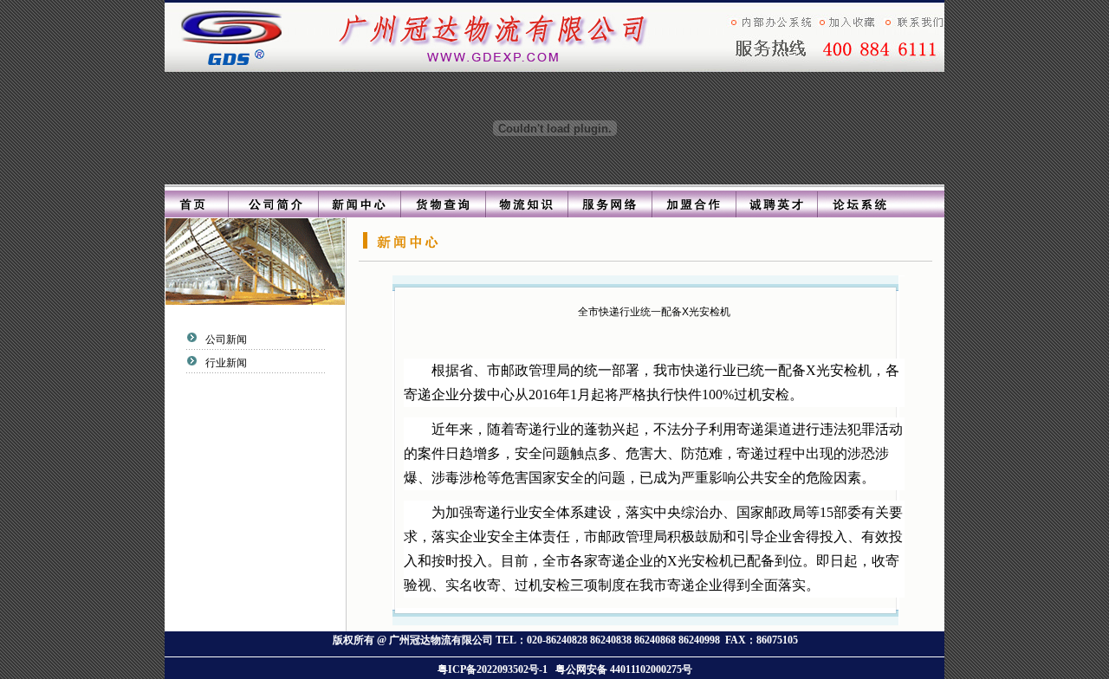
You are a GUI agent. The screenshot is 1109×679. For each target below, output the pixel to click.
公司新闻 (225, 339)
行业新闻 (225, 363)
